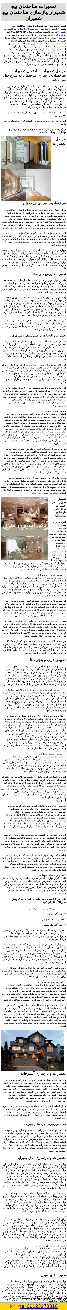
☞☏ (33, 1306)
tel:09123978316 (39, 1306)
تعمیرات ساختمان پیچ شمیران (41, 28)
